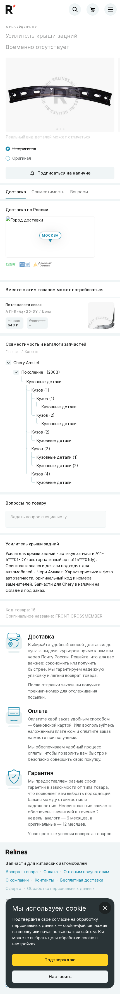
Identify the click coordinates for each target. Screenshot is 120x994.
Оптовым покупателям (86, 871)
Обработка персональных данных (61, 888)
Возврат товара (22, 871)
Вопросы (79, 191)
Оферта (13, 888)
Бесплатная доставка (81, 880)
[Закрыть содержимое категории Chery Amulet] (8, 362)
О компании (17, 880)
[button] (60, 95)
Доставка (16, 191)
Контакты (44, 880)
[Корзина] (93, 9)
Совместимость (48, 191)
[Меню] (110, 9)
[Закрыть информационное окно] (105, 908)
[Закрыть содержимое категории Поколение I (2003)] (16, 372)
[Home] (11, 9)
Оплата (51, 871)
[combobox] (75, 9)
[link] (60, 315)
